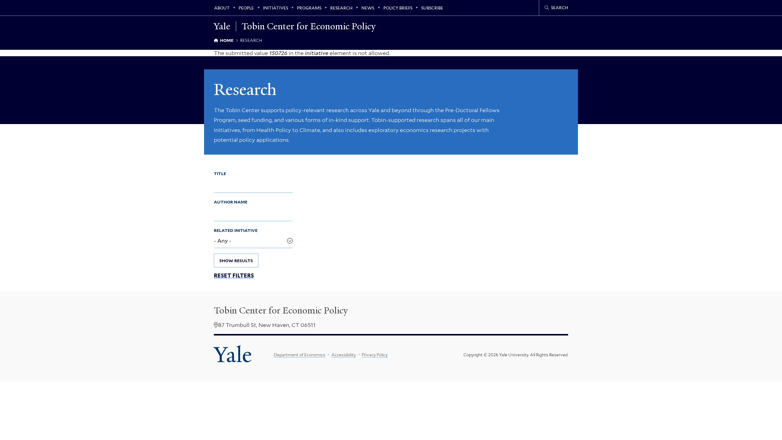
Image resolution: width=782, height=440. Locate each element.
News (367, 8)
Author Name (230, 202)
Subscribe (432, 8)
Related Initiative (236, 230)
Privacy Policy (375, 354)
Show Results (236, 260)
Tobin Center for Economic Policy (309, 26)
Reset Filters (234, 275)
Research (341, 8)
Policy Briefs (397, 8)
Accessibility (343, 354)
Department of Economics (299, 354)
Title (220, 173)
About (222, 8)
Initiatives (275, 8)
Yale (233, 355)
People (246, 8)
